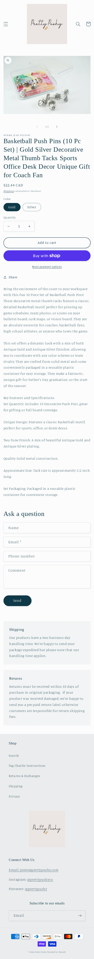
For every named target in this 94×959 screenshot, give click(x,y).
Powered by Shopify (56, 952)
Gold (12, 207)
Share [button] (13, 277)
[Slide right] (57, 127)
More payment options (47, 266)
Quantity (9, 217)
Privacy (14, 796)
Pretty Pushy (41, 952)
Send (17, 600)
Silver (31, 207)
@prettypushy (36, 889)
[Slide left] (37, 127)
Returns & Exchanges (24, 776)
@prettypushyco (40, 879)
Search (14, 755)
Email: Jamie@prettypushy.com (34, 870)
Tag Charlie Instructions (27, 765)
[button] (6, 24)
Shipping (8, 191)
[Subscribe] (80, 915)
